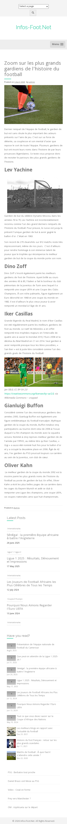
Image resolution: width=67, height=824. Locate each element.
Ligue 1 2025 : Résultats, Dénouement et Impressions (33, 557)
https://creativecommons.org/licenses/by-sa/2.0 (29, 394)
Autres (17, 508)
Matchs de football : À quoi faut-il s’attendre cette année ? (33, 754)
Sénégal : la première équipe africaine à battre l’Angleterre (33, 534)
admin (32, 82)
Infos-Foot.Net (33, 27)
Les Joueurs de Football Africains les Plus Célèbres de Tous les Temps (31, 581)
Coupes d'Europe (14, 596)
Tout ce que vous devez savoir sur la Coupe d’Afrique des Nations (35, 718)
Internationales (13, 526)
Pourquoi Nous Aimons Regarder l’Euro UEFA (29, 604)
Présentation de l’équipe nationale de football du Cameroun (35, 646)
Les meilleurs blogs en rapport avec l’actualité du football (35, 730)
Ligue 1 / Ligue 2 (14, 549)
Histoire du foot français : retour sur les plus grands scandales (37, 742)
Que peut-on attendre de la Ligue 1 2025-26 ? (37, 658)
